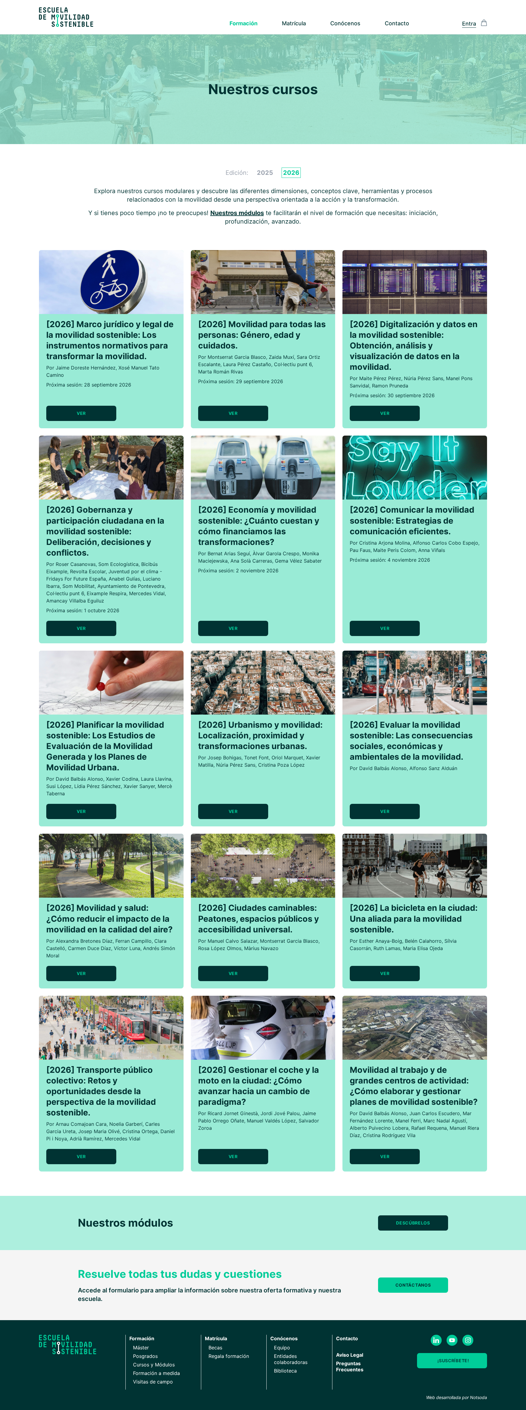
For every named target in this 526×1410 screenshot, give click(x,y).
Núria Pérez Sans (423, 378)
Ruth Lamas (386, 948)
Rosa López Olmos (219, 948)
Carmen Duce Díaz (89, 948)
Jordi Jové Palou (280, 1113)
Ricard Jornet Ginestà (233, 1113)
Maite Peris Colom (394, 550)
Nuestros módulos (237, 213)
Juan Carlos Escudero (434, 1113)
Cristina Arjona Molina (384, 543)
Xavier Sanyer (139, 786)
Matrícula (294, 23)
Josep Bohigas (224, 757)
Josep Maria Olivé (99, 1131)
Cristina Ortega (140, 1131)
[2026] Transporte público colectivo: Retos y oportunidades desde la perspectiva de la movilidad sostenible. (101, 1091)
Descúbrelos (413, 1222)
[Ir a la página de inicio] (66, 17)
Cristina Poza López (281, 765)
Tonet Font (256, 757)
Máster (141, 1348)
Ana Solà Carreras (251, 561)
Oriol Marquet (287, 757)
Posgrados (145, 1356)
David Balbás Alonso (79, 779)
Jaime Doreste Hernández (86, 368)
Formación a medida (156, 1373)
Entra (469, 23)
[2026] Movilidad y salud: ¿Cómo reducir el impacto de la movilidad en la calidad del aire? (109, 918)
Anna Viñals (431, 550)
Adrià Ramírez (86, 1139)
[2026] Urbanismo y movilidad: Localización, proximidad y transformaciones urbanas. (260, 735)
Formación (244, 23)
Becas (215, 1348)
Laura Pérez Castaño (247, 364)
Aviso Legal (349, 1355)
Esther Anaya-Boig (380, 941)
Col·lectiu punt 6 (293, 364)
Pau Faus (360, 550)
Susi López (59, 786)
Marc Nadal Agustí (444, 1121)
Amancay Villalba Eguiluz (75, 601)
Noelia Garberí (125, 1124)
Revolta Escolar (88, 571)
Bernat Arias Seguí (229, 553)
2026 (291, 172)
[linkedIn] (436, 1340)
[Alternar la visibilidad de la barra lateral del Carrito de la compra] (484, 22)
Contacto (397, 23)
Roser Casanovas (76, 564)
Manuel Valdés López (271, 1121)
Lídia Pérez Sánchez (97, 786)
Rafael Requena (429, 1128)
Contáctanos (413, 1285)
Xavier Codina (122, 779)
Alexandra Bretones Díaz (84, 941)
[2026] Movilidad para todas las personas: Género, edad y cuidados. (262, 335)
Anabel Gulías (124, 579)
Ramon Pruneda (390, 386)
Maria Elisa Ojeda (423, 948)
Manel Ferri (408, 1121)
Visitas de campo (153, 1382)
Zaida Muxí (281, 357)
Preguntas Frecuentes (349, 1366)
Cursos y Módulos (154, 1365)
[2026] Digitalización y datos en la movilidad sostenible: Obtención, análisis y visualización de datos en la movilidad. (414, 345)
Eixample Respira (106, 593)
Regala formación (229, 1356)
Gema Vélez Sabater (298, 561)
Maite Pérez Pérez (380, 378)
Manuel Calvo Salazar (232, 941)
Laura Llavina (156, 779)
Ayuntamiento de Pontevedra (130, 586)
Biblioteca (285, 1371)
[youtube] (452, 1340)
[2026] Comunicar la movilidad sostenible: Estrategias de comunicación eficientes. (412, 520)
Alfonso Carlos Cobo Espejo (445, 543)
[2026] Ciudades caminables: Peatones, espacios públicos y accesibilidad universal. (258, 918)
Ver (81, 413)
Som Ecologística (118, 564)
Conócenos (345, 23)
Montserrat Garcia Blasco (237, 357)
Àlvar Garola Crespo (276, 553)
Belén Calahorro (423, 941)
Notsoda (478, 1397)
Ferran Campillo (133, 941)
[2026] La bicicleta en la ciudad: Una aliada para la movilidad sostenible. (414, 918)
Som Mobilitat (78, 586)
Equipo (282, 1348)
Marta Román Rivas (220, 372)
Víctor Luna (127, 948)
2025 (265, 172)
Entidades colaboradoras (290, 1359)
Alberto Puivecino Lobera (379, 1128)
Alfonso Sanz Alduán (433, 768)
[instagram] (467, 1340)
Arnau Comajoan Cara (81, 1124)
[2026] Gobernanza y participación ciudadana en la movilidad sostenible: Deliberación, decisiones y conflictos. (105, 531)
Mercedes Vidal (147, 593)
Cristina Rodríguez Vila (389, 1135)
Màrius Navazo (261, 948)
